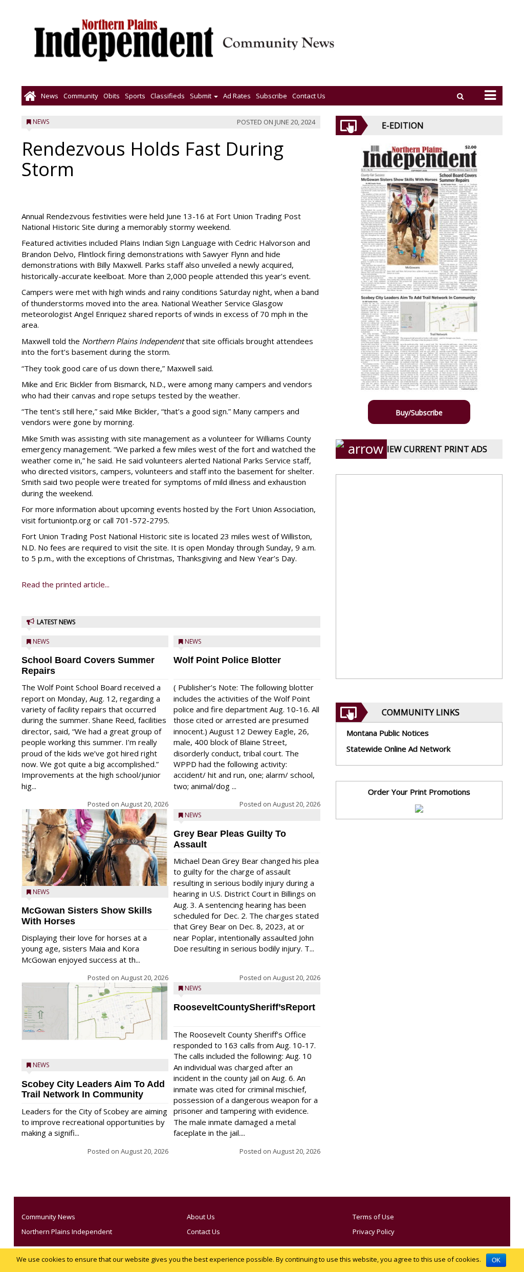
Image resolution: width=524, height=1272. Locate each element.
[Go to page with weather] (427, 49)
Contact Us (308, 95)
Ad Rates (237, 95)
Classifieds (167, 95)
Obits (111, 95)
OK (496, 1260)
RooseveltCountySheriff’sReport (244, 1007)
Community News (48, 1216)
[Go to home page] (29, 95)
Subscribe (271, 95)
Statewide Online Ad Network (398, 749)
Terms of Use (373, 1216)
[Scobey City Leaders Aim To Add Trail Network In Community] (94, 1011)
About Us (201, 1216)
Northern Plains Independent (66, 1231)
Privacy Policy (374, 1231)
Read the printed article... (65, 584)
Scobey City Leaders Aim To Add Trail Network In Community (93, 1089)
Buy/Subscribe (419, 412)
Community (80, 95)
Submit (201, 95)
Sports (135, 95)
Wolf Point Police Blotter (227, 660)
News (49, 95)
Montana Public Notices (387, 733)
